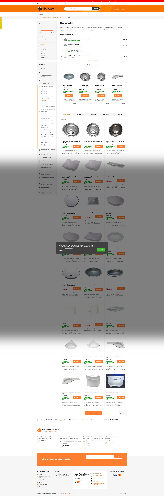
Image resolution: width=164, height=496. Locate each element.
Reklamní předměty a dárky (47, 184)
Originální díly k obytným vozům (46, 193)
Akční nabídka (44, 71)
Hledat (96, 8)
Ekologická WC (44, 91)
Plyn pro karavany (45, 83)
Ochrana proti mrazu (45, 118)
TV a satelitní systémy (46, 157)
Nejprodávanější (107, 114)
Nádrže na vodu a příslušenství (48, 109)
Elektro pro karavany (46, 79)
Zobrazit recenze (52, 431)
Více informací (69, 248)
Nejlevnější (80, 114)
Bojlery (42, 89)
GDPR (40, 486)
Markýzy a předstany (46, 167)
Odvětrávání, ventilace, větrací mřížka (47, 137)
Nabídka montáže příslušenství (45, 188)
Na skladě (44, 39)
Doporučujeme (66, 114)
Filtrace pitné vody (45, 113)
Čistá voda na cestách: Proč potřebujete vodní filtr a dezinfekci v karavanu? (62, 475)
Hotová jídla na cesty (46, 174)
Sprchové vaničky (45, 98)
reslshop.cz (95, 481)
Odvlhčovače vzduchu (46, 140)
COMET (43, 53)
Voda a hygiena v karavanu (47, 86)
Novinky (43, 68)
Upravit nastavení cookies (65, 493)
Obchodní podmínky (43, 484)
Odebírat (118, 456)
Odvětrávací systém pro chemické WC (46, 145)
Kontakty (39, 3)
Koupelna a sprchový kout (47, 95)
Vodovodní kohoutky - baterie (47, 120)
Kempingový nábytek (46, 154)
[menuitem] (41, 14)
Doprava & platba (42, 479)
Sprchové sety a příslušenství (48, 106)
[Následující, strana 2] (120, 413)
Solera (43, 57)
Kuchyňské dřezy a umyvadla (47, 134)
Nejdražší (93, 114)
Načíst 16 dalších (92, 413)
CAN (42, 47)
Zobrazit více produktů (93, 60)
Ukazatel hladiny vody (46, 132)
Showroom (41, 482)
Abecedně (120, 114)
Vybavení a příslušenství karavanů (46, 76)
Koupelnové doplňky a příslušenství (47, 103)
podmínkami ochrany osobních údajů (107, 460)
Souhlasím (102, 249)
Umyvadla (44, 100)
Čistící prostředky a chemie (47, 177)
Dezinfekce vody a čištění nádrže (48, 116)
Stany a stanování (45, 170)
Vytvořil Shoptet (123, 493)
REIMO (43, 55)
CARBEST (43, 49)
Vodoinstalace (44, 111)
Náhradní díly (44, 180)
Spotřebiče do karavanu (46, 160)
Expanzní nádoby (45, 127)
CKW (42, 51)
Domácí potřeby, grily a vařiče (48, 164)
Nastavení (61, 250)
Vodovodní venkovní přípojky (47, 122)
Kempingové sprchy (45, 142)
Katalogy (40, 480)
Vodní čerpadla (44, 125)
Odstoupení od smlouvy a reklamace (50, 3)
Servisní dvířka (44, 129)
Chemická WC (44, 93)
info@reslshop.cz (97, 473)
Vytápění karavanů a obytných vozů (48, 150)
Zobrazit (121, 146)
